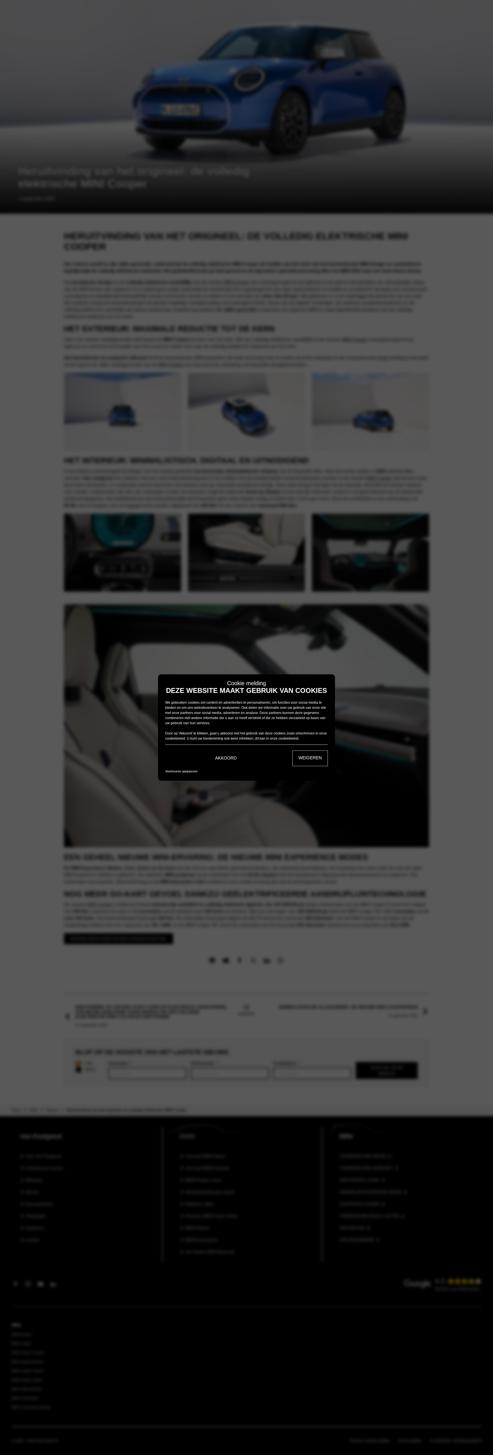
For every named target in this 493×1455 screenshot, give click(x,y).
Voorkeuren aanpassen (181, 771)
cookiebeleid (175, 738)
